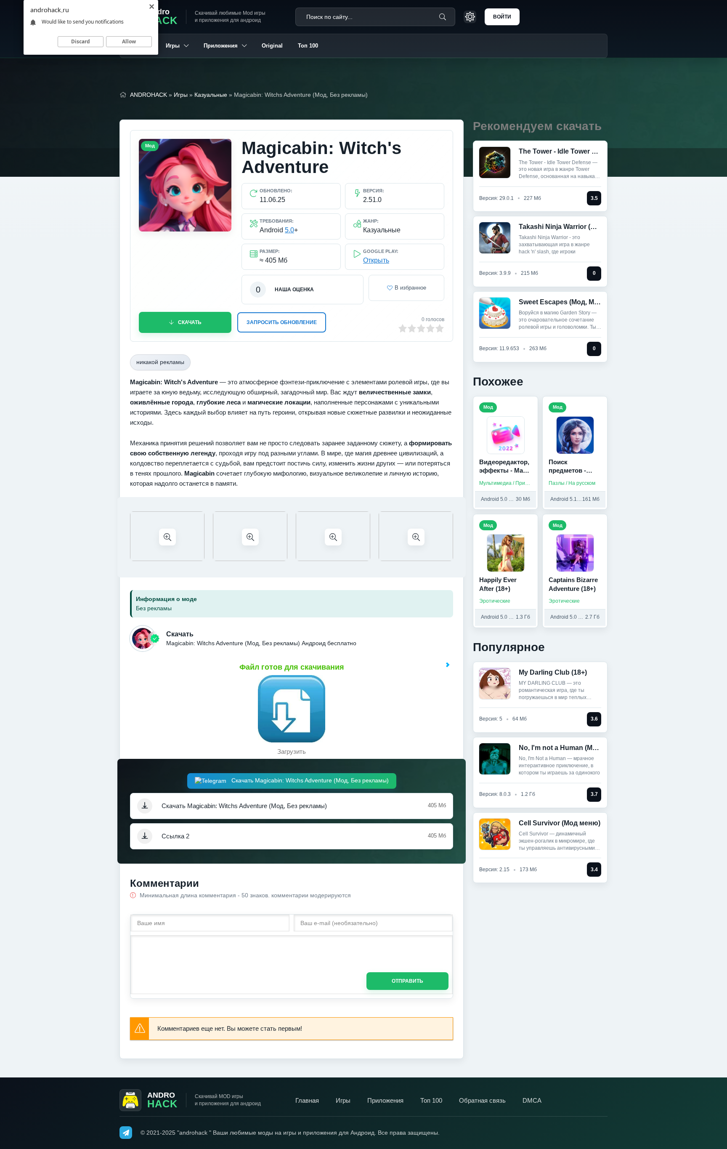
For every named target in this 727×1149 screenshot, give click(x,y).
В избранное (410, 288)
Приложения (221, 46)
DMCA (532, 1100)
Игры (173, 46)
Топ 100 (308, 46)
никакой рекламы (160, 362)
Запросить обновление (282, 322)
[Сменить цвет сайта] (470, 17)
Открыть (376, 260)
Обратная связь (482, 1100)
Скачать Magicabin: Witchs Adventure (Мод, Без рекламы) (309, 780)
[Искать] (442, 17)
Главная (307, 1100)
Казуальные (210, 94)
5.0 (289, 230)
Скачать (190, 322)
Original (272, 46)
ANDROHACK (148, 94)
